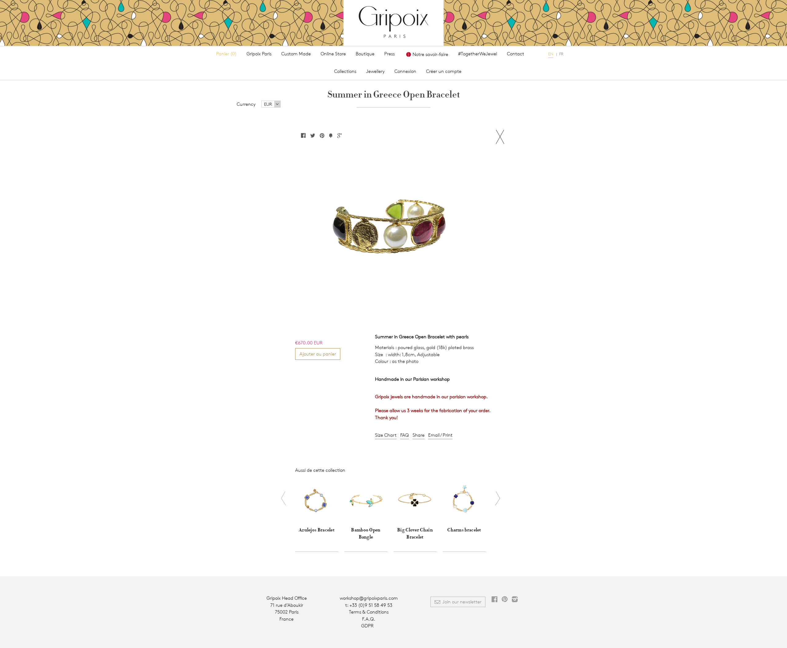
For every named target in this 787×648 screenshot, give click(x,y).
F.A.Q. (368, 619)
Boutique (365, 54)
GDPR (367, 626)
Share (419, 435)
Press (389, 54)
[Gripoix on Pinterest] (504, 600)
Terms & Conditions (369, 612)
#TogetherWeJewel (477, 54)
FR (561, 53)
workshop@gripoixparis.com (369, 598)
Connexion (405, 71)
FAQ (404, 435)
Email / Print (440, 435)
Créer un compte (443, 71)
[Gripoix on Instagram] (515, 600)
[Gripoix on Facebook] (494, 600)
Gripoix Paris (259, 54)
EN (550, 53)
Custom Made (296, 54)
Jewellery (375, 71)
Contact (515, 54)
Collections (345, 71)
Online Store (333, 54)
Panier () (226, 54)
